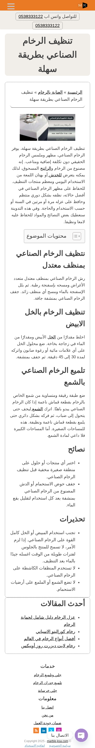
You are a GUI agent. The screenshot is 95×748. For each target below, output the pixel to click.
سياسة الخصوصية (60, 745)
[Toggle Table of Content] (74, 236)
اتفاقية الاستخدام (35, 745)
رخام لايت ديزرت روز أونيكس (48, 645)
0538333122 (31, 16)
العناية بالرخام (50, 92)
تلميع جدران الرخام (47, 683)
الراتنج (45, 168)
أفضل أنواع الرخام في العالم (49, 638)
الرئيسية (74, 92)
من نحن (47, 715)
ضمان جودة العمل (47, 723)
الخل (52, 337)
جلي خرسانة (47, 690)
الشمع (37, 409)
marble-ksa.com (57, 741)
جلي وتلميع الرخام (47, 675)
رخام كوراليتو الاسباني (55, 631)
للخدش (55, 175)
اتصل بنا (47, 707)
